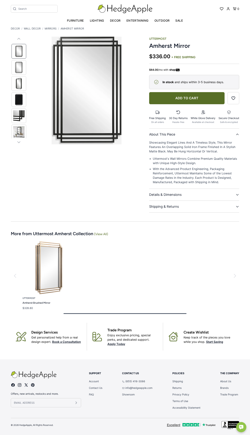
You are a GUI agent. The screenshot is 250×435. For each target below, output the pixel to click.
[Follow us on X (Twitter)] (26, 385)
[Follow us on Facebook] (13, 385)
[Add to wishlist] (233, 98)
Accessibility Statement (186, 407)
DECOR (115, 20)
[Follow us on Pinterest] (33, 385)
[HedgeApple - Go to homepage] (125, 8)
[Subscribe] (76, 403)
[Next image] (19, 142)
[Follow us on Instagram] (19, 385)
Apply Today (116, 344)
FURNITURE (75, 20)
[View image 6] (19, 132)
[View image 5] (19, 115)
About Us (225, 381)
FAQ (91, 394)
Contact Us (95, 387)
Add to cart (187, 98)
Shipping (177, 381)
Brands (224, 387)
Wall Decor (32, 28)
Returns (177, 387)
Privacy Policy (180, 394)
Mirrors (51, 28)
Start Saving (214, 342)
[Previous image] (19, 39)
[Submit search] (14, 8)
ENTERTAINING (137, 20)
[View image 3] (19, 83)
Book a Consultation (66, 342)
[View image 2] (19, 67)
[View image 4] (19, 99)
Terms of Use (180, 401)
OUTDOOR (162, 20)
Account (94, 381)
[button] (86, 90)
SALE (179, 20)
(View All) (101, 234)
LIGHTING (97, 20)
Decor (15, 28)
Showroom (128, 394)
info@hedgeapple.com (138, 387)
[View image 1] (19, 51)
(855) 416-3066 (135, 381)
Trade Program (229, 394)
